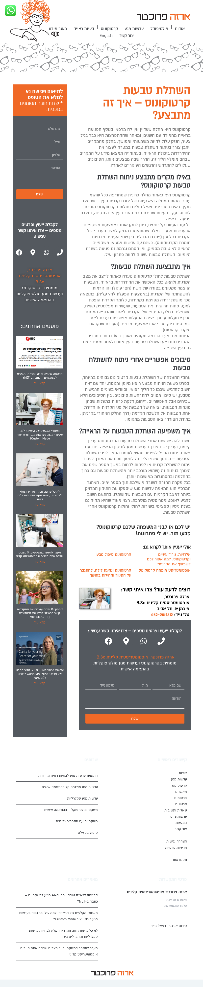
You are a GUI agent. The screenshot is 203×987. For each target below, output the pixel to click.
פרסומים (180, 798)
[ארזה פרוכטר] (163, 17)
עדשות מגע (134, 28)
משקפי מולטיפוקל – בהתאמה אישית (71, 810)
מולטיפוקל (159, 28)
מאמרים (181, 792)
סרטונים (181, 804)
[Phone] (161, 641)
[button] (163, 17)
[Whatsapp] (143, 641)
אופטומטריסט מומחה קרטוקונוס (165, 570)
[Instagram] (65, 972)
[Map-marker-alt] (126, 641)
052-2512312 (162, 614)
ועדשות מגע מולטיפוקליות (116, 663)
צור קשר (126, 35)
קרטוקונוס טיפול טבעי (113, 554)
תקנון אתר (179, 860)
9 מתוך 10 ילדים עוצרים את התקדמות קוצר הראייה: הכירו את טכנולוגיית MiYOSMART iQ (40, 613)
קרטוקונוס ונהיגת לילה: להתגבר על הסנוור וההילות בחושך (105, 573)
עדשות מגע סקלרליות (82, 798)
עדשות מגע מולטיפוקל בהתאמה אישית (70, 787)
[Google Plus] (72, 972)
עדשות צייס (178, 816)
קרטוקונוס (109, 28)
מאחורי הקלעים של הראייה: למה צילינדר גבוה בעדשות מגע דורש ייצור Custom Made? (40, 434)
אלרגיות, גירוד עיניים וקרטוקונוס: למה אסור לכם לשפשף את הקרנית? (169, 559)
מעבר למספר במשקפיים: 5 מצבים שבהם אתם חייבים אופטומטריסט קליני (39, 554)
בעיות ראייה (84, 28)
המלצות (181, 823)
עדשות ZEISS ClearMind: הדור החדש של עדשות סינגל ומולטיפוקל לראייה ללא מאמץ (40, 674)
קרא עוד (39, 383)
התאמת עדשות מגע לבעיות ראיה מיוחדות (68, 775)
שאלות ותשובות (175, 810)
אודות (180, 28)
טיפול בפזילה (88, 833)
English (106, 35)
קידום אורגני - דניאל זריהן (168, 926)
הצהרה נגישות (176, 841)
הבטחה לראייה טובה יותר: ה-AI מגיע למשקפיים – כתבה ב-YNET (39, 376)
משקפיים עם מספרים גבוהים (77, 821)
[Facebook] (108, 641)
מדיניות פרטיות (176, 847)
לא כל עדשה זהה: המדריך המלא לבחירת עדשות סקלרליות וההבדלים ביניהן (40, 495)
